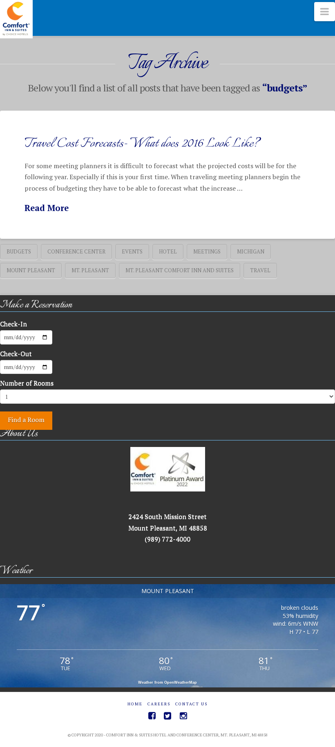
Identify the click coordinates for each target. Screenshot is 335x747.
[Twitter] (167, 715)
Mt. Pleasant (90, 270)
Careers (158, 704)
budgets (19, 251)
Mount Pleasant (31, 270)
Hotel (168, 251)
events (132, 251)
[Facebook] (152, 715)
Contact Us (191, 704)
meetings (207, 251)
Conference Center (76, 251)
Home (135, 704)
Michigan (250, 251)
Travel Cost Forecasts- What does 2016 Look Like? (142, 143)
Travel (260, 270)
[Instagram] (183, 715)
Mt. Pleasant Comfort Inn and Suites (179, 270)
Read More (47, 207)
